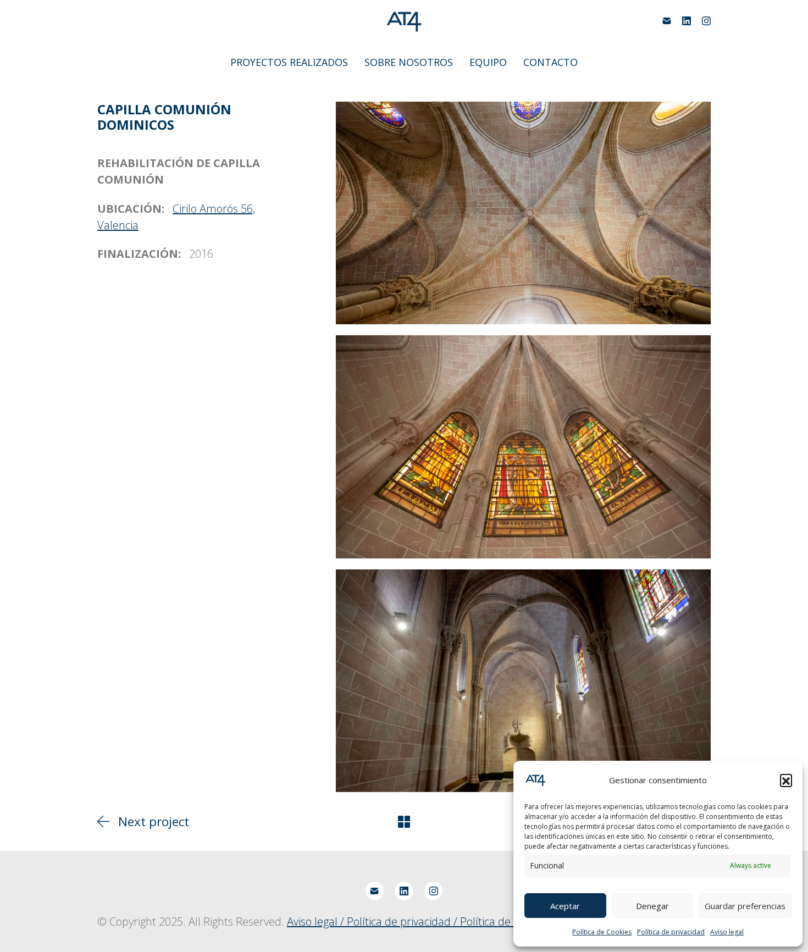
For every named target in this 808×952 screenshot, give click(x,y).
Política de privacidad (671, 932)
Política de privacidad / (403, 921)
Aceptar (565, 905)
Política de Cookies (602, 932)
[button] (786, 779)
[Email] (666, 20)
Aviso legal (727, 932)
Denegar (652, 905)
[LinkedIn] (686, 20)
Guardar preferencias (745, 905)
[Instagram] (706, 20)
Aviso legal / (317, 921)
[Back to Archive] (404, 822)
